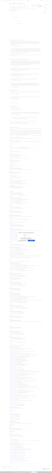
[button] (22, 240)
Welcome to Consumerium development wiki (26, 232)
